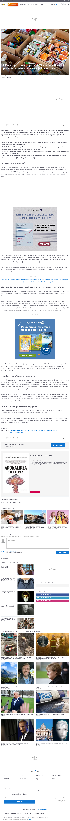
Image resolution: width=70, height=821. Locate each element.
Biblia (2, 0)
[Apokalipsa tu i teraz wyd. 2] (16, 473)
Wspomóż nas (59, 445)
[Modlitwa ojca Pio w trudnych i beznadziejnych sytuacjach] (26, 609)
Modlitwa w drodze (14, 0)
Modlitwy (37, 790)
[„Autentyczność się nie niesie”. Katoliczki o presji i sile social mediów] (26, 623)
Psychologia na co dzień (40, 788)
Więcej (41, 4)
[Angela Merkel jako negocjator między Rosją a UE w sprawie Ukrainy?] (52, 673)
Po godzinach (39, 775)
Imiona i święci (22, 790)
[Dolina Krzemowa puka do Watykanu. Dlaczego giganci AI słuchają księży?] (52, 730)
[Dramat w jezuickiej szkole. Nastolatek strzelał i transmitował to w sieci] (35, 517)
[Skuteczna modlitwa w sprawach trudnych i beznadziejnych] (26, 569)
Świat (4, 72)
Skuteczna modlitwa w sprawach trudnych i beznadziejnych (6, 566)
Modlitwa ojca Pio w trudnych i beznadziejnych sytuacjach (8, 605)
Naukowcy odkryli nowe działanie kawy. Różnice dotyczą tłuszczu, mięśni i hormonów (11, 527)
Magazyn (7, 0)
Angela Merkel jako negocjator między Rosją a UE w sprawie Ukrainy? (50, 686)
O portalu (5, 817)
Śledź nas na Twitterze (45, 597)
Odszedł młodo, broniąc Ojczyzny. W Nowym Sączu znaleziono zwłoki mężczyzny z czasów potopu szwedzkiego (16, 658)
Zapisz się (19, 801)
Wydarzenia (23, 4)
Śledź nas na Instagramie (46, 600)
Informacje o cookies (40, 817)
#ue (20, 502)
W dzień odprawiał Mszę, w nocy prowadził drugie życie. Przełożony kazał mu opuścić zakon (8, 580)
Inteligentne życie (56, 775)
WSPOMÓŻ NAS (43, 809)
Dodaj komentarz (62, 552)
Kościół (38, 745)
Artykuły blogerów (8, 788)
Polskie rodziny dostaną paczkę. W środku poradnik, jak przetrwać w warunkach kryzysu (33, 431)
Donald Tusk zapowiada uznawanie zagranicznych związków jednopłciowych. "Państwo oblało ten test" (15, 743)
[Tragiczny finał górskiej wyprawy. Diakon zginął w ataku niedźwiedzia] (17, 673)
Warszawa (52, 4)
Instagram (68, 1)
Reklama (33, 817)
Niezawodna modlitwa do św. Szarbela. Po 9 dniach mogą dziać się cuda (8, 593)
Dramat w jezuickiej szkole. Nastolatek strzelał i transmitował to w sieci (34, 527)
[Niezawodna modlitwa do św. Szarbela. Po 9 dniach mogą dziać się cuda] (26, 596)
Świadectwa (22, 788)
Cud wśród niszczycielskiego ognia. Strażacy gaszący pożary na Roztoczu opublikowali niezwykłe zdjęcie (51, 658)
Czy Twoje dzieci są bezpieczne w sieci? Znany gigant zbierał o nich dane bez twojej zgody (57, 527)
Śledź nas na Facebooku (45, 594)
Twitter (66, 1)
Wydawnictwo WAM (17, 813)
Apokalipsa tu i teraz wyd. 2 (42, 455)
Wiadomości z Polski (40, 659)
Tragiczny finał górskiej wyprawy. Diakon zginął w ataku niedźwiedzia (14, 686)
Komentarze (30, 4)
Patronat (46, 817)
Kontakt (23, 817)
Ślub (5, 790)
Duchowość (21, 786)
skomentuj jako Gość (12, 551)
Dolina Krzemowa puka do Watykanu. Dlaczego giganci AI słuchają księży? (52, 743)
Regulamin (10, 817)
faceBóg (26, 0)
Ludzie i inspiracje (54, 788)
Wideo (53, 779)
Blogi (21, 0)
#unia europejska (11, 502)
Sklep (31, 0)
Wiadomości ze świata (29, 528)
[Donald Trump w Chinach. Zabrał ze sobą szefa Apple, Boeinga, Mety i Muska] (17, 701)
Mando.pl (28, 813)
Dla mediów (28, 817)
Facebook (64, 1)
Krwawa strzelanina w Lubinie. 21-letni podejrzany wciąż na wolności (50, 715)
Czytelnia (22, 779)
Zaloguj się (3, 551)
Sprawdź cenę (34, 492)
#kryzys (3, 502)
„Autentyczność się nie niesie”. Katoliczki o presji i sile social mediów (8, 619)
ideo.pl (29, 819)
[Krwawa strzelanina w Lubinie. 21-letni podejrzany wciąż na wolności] (52, 701)
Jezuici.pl (6, 813)
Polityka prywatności (17, 817)
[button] (62, 4)
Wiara (36, 4)
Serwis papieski (7, 786)
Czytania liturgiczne (39, 786)
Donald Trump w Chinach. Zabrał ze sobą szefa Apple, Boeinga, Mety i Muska (17, 715)
